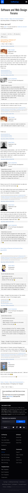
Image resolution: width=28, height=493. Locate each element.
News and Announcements (16, 18)
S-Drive (3, 452)
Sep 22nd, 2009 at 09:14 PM (7, 262)
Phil (9, 363)
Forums (6, 18)
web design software (6, 411)
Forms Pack (18, 440)
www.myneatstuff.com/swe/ (6, 73)
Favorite (4, 36)
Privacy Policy (24, 489)
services (15, 411)
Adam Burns (11, 142)
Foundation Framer (20, 109)
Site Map (9, 486)
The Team (3, 437)
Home (1, 18)
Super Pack (18, 442)
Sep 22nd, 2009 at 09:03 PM (7, 138)
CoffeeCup (4, 434)
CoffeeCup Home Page (13, 481)
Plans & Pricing (4, 462)
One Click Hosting (5, 454)
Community (19, 449)
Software (18, 434)
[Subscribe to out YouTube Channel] (20, 427)
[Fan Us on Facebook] (17, 427)
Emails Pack (18, 437)
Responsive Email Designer (10, 109)
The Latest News (5, 440)
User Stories (19, 462)
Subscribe (17, 34)
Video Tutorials (19, 454)
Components (4, 477)
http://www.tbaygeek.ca (5, 300)
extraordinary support (6, 414)
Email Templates (5, 472)
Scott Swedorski (12, 78)
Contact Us (4, 445)
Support (18, 452)
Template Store (5, 466)
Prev (3, 44)
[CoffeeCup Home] (15, 2)
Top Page (5, 481)
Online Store (22, 481)
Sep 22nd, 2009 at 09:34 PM (7, 359)
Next (11, 44)
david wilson (11, 265)
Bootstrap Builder (6, 110)
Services (3, 449)
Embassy (18, 457)
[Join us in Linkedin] (24, 427)
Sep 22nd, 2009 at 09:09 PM (7, 201)
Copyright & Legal (22, 484)
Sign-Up (21, 421)
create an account (22, 26)
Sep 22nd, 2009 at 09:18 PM (7, 305)
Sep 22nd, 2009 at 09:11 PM (7, 221)
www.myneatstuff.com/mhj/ (6, 71)
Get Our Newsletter (5, 442)
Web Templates (4, 469)
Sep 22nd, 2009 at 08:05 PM (7, 46)
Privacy (4, 486)
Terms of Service (13, 490)
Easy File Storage (5, 457)
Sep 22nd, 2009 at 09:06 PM (7, 159)
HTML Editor (4, 409)
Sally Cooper (11, 50)
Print (10, 34)
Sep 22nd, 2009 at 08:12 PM (7, 75)
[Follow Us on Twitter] (13, 427)
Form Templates (5, 474)
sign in (6, 26)
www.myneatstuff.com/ (5, 70)
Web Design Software (6, 484)
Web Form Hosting (5, 460)
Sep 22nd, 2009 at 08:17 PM (7, 113)
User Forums (19, 460)
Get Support (14, 484)
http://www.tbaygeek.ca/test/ (6, 303)
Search (4, 34)
